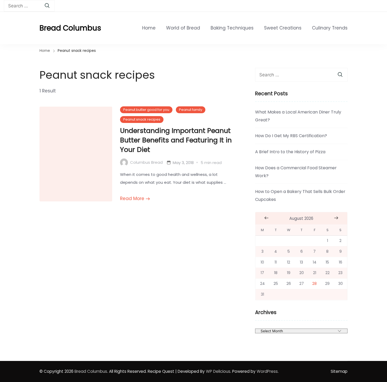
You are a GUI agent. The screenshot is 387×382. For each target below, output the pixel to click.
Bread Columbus (70, 28)
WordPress (267, 371)
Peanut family (190, 109)
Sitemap (339, 371)
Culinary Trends (330, 28)
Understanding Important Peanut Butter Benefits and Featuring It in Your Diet (176, 140)
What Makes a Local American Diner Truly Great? (298, 116)
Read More (132, 198)
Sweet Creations (282, 28)
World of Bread (183, 28)
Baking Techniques (232, 28)
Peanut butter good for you (146, 109)
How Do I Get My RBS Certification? (291, 136)
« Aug (266, 218)
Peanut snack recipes (141, 119)
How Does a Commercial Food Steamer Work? (296, 172)
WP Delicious (218, 371)
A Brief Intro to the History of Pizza (290, 152)
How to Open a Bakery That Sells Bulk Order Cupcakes (300, 195)
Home (149, 28)
